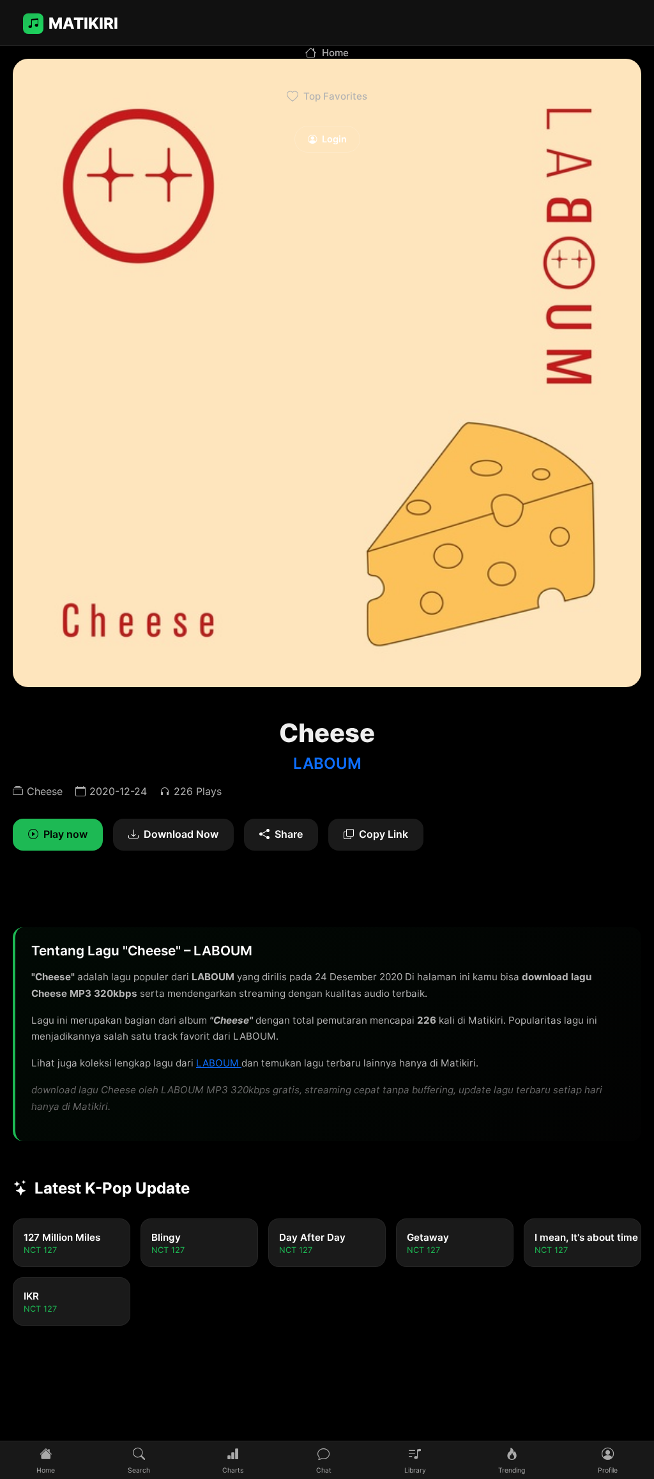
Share (289, 834)
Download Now (181, 834)
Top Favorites (335, 96)
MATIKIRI (83, 23)
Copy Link (383, 834)
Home (335, 53)
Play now (65, 834)
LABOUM (327, 763)
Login (334, 138)
